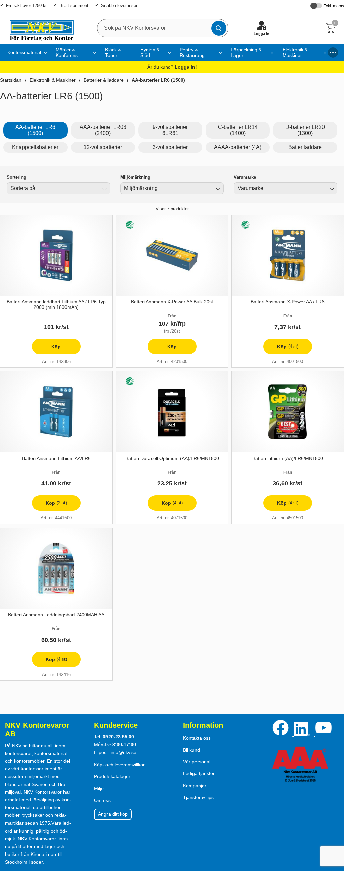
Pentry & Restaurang (192, 52)
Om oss (102, 800)
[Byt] (103, 189)
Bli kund (191, 750)
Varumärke (245, 177)
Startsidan (11, 80)
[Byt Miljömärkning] (217, 189)
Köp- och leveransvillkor (119, 764)
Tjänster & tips (198, 797)
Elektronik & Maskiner (295, 52)
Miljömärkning (135, 177)
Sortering (16, 177)
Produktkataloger (112, 776)
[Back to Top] (332, 827)
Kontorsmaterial (24, 52)
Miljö (99, 788)
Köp (46, 349)
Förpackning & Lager (246, 52)
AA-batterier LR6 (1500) (158, 80)
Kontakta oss (197, 738)
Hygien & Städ (150, 52)
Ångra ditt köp (113, 814)
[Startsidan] (38, 27)
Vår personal (196, 761)
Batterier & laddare (104, 80)
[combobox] (58, 188)
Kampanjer (194, 785)
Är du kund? (172, 67)
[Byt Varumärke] (331, 189)
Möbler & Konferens (67, 52)
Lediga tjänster (199, 773)
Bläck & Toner (113, 52)
